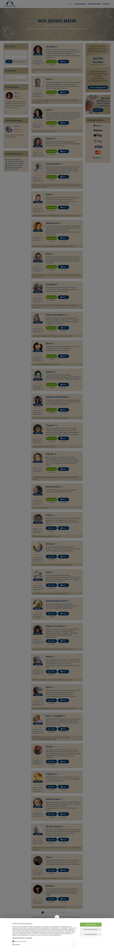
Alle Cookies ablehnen (91, 929)
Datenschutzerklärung (18, 938)
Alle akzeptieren (91, 924)
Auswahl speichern (91, 934)
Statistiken (17, 944)
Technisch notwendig (20, 941)
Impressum (29, 938)
